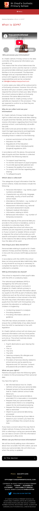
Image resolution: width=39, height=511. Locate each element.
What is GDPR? (19, 19)
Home (4, 19)
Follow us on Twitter (22, 493)
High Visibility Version (24, 487)
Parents (10, 19)
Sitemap (17, 485)
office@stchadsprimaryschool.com (20, 479)
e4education (29, 489)
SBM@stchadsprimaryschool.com (16, 81)
